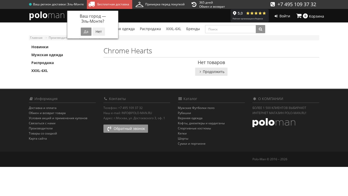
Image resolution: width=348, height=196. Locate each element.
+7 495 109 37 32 (295, 4)
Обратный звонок (129, 128)
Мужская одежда (47, 54)
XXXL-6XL (39, 70)
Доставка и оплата (43, 108)
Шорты (183, 138)
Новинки (39, 46)
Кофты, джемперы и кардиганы (201, 123)
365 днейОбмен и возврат (212, 4)
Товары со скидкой (43, 133)
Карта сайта (38, 138)
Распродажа (42, 62)
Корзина (314, 16)
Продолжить (213, 71)
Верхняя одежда (190, 118)
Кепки (182, 133)
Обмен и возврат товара (47, 113)
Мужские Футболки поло (196, 108)
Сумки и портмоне (192, 143)
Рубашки (184, 113)
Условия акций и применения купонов (58, 118)
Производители (41, 128)
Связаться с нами (42, 123)
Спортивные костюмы (194, 128)
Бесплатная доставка (112, 4)
